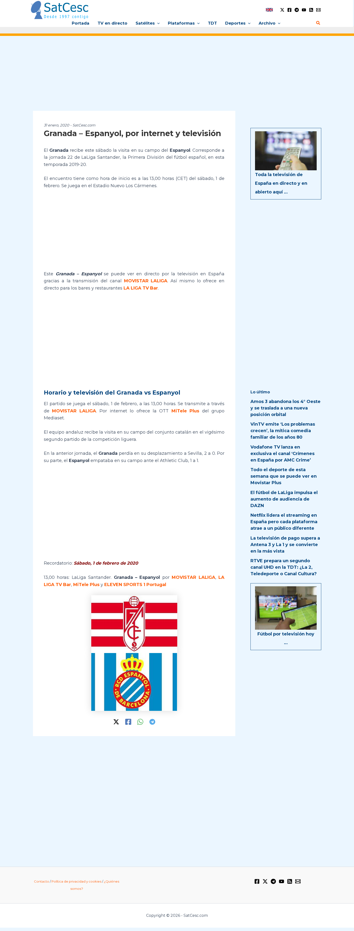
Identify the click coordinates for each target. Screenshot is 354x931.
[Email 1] (318, 10)
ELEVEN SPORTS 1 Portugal (135, 584)
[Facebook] (289, 10)
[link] (269, 9)
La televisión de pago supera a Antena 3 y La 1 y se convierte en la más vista (285, 544)
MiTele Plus (185, 411)
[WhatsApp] (140, 722)
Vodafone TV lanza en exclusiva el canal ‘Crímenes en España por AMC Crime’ (282, 453)
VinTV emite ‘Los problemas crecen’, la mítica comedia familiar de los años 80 (282, 431)
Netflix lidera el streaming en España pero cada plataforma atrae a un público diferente (283, 522)
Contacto (41, 881)
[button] (157, 23)
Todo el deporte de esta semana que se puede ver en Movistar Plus (283, 476)
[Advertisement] (177, 76)
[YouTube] (304, 10)
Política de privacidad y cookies (76, 881)
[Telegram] (297, 10)
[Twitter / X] (282, 10)
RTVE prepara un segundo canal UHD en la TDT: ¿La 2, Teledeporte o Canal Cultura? (283, 567)
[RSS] (311, 10)
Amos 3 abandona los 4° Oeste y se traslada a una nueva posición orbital (285, 408)
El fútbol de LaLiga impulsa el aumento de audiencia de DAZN (284, 499)
